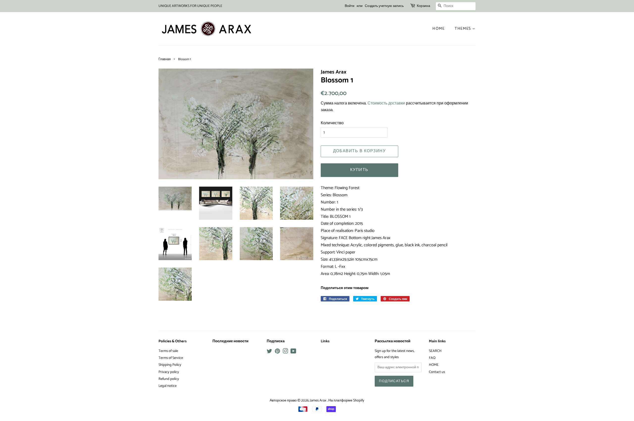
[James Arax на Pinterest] (277, 352)
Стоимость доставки (386, 103)
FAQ (432, 358)
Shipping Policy (169, 365)
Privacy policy (168, 372)
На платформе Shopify (346, 400)
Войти (349, 6)
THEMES (463, 28)
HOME (434, 365)
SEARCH (435, 351)
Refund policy (168, 379)
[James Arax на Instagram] (285, 352)
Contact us (437, 372)
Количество (332, 123)
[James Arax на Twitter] (269, 352)
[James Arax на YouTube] (293, 352)
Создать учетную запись (384, 6)
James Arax (318, 400)
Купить (359, 170)
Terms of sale (168, 351)
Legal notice (167, 386)
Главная (164, 59)
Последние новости (230, 341)
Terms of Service (170, 358)
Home (438, 28)
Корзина (423, 6)
